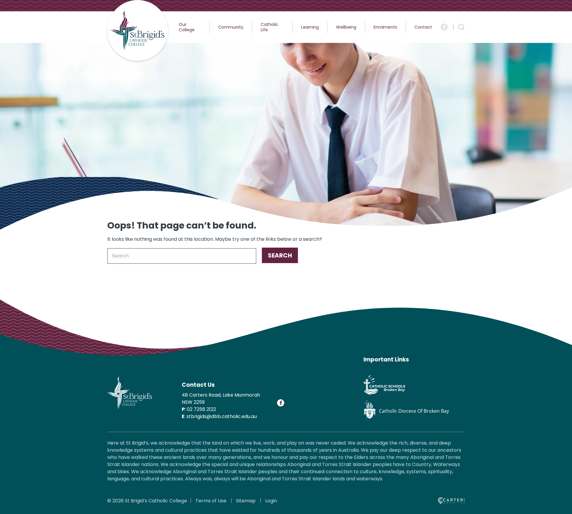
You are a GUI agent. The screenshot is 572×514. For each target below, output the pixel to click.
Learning (310, 27)
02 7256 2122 (201, 409)
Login (271, 500)
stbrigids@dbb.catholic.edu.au (221, 416)
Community (230, 27)
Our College (187, 27)
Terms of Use (210, 500)
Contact (423, 27)
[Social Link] (444, 27)
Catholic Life (269, 27)
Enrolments (385, 27)
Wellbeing (346, 27)
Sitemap (246, 500)
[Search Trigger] (461, 27)
